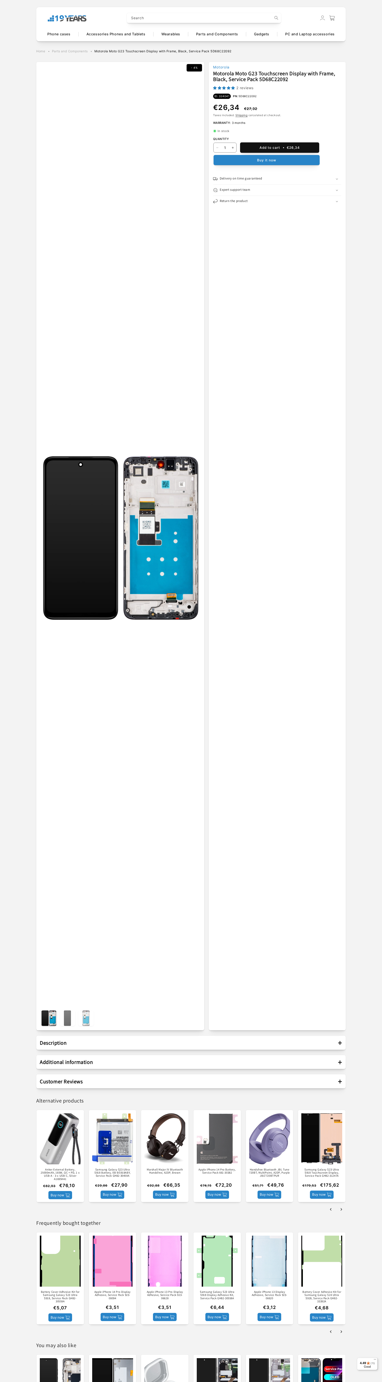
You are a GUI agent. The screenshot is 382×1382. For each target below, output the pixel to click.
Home (40, 51)
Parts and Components (70, 51)
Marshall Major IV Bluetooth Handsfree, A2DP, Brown (165, 1171)
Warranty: (222, 123)
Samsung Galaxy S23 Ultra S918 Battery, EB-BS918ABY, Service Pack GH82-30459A (112, 1173)
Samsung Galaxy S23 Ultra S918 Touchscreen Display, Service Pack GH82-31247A (321, 1173)
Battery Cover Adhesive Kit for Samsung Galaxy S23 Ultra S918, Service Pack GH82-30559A (60, 1296)
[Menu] (375, 1360)
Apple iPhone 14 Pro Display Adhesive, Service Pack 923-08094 (112, 1295)
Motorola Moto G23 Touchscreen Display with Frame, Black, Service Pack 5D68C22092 (162, 51)
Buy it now (266, 160)
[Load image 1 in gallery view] (49, 1018)
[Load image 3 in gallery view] (86, 1018)
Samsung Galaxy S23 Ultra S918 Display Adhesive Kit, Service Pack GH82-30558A (217, 1295)
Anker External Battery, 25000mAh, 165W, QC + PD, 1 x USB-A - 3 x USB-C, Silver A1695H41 (60, 1174)
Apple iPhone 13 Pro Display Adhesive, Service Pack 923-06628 (165, 1295)
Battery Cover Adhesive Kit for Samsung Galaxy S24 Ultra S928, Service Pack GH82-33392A (321, 1296)
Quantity (221, 139)
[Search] (276, 18)
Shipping (241, 115)
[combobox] (204, 18)
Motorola (221, 67)
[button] (332, 18)
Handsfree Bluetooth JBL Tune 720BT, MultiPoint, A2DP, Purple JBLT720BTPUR (269, 1173)
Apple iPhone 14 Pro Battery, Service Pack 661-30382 (217, 1171)
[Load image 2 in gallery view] (67, 1018)
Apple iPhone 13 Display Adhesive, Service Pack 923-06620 (269, 1295)
